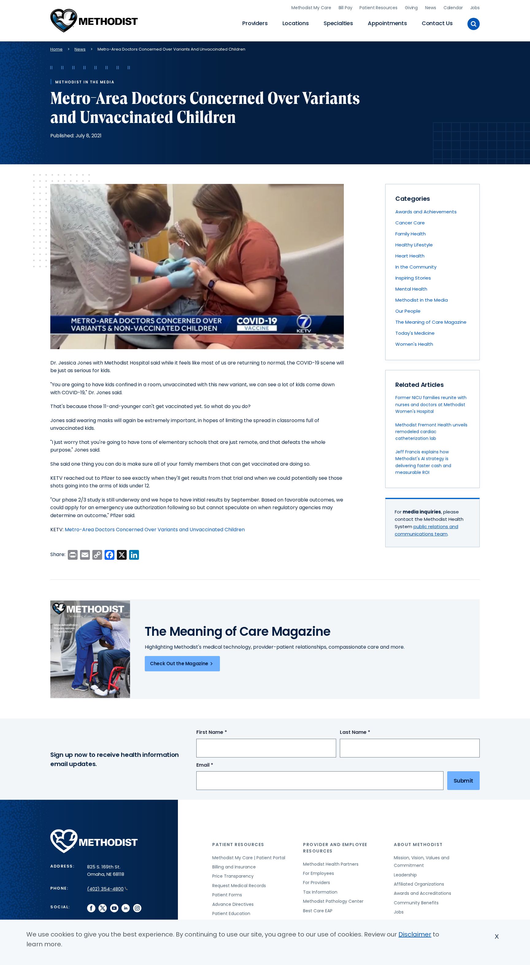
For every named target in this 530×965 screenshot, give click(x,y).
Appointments (387, 23)
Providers (254, 23)
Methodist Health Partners (331, 864)
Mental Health (411, 289)
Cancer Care (410, 222)
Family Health (410, 234)
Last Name (366, 732)
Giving (411, 8)
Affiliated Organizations (419, 884)
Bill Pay (345, 8)
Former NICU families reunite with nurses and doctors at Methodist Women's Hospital (431, 404)
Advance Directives (233, 904)
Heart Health (409, 256)
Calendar (453, 8)
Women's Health (414, 344)
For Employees (318, 873)
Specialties (338, 23)
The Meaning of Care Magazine (431, 322)
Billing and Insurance (234, 867)
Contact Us (437, 23)
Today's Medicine (415, 333)
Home (56, 49)
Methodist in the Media (421, 300)
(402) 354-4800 (105, 889)
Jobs (475, 8)
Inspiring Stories (413, 278)
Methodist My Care (311, 8)
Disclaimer (414, 934)
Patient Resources (378, 8)
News (430, 8)
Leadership (405, 875)
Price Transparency (233, 876)
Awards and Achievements (426, 211)
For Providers (316, 882)
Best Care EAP (317, 911)
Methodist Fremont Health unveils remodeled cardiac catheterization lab (431, 432)
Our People (408, 311)
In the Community (415, 267)
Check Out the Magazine (179, 663)
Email (216, 765)
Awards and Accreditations (422, 893)
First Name (223, 732)
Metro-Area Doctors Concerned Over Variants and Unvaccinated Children (155, 529)
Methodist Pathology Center (333, 901)
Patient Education (231, 913)
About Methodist (418, 844)
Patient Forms (227, 895)
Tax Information (320, 892)
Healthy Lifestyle (414, 245)
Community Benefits (416, 903)
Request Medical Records (239, 886)
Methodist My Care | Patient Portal (248, 858)
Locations (295, 23)
